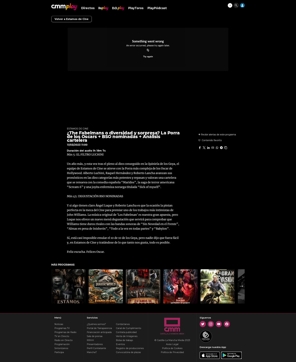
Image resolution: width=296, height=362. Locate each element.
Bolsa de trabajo (124, 340)
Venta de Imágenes (126, 336)
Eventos (120, 344)
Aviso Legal (172, 344)
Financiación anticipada (99, 332)
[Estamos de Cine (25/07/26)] (218, 286)
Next (241, 286)
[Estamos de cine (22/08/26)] (68, 286)
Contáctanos (123, 324)
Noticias (58, 324)
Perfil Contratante (96, 348)
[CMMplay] (64, 6)
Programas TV (62, 328)
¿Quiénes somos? (96, 324)
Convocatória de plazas (128, 352)
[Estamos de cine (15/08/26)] (106, 286)
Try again (148, 56)
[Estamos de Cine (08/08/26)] (143, 286)
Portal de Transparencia (99, 328)
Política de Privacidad (172, 352)
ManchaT (92, 352)
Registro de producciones (130, 348)
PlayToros (136, 8)
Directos (88, 8)
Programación (62, 344)
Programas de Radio (65, 332)
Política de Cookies (172, 348)
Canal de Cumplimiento (128, 328)
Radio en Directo (63, 340)
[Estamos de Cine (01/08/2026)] (180, 286)
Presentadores (95, 344)
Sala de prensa (94, 336)
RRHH (90, 340)
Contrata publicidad (126, 332)
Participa (59, 352)
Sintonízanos (61, 348)
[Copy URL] (148, 50)
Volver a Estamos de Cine (71, 19)
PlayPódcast (157, 8)
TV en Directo (61, 336)
